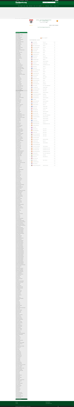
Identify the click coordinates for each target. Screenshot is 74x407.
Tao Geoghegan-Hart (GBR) (35, 59)
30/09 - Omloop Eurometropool (19, 377)
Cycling (19, 18)
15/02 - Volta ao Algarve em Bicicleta (19, 47)
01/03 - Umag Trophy (18, 60)
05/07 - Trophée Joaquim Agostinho (19, 278)
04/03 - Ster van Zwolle (18, 62)
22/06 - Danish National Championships (19, 247)
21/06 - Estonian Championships (19, 235)
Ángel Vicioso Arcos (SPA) (35, 113)
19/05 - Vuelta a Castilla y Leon (19, 161)
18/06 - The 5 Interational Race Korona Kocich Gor (20, 225)
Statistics (50, 25)
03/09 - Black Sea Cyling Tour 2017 (19, 343)
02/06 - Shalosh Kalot (18, 189)
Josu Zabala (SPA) (35, 118)
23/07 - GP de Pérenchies (18, 292)
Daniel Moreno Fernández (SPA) (36, 80)
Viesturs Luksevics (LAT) (35, 158)
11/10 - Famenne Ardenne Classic (19, 392)
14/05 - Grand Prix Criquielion (18, 154)
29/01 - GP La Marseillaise (18, 38)
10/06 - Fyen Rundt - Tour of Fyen (19, 206)
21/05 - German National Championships (19, 169)
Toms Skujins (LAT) (35, 57)
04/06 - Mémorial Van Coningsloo (19, 198)
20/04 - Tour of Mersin (18, 112)
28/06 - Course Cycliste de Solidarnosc (19, 269)
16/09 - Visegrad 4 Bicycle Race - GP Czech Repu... (21, 364)
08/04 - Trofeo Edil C (18, 98)
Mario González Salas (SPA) (35, 130)
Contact (17, 403)
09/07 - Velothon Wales (18, 284)
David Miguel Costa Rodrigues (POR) (36, 165)
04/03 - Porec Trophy (18, 61)
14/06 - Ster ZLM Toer (18, 212)
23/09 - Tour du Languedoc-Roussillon (19, 370)
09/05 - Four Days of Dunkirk (18, 148)
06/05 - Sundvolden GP (18, 141)
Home (17, 18)
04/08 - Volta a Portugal (18, 306)
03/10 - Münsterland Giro (18, 386)
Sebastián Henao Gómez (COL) (36, 78)
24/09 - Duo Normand (18, 371)
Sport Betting (17, 0)
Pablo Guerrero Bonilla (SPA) (36, 139)
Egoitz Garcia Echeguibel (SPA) (36, 83)
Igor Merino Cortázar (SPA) (35, 104)
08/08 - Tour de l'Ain (17, 313)
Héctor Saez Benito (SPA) (35, 111)
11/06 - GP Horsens (18, 211)
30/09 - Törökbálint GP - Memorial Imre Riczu (20, 379)
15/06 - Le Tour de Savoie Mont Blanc (19, 213)
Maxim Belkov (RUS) (35, 132)
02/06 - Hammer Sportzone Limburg (19, 191)
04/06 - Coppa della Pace (18, 197)
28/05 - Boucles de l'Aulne (18, 182)
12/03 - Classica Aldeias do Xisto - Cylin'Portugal (20, 74)
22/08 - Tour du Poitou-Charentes (19, 326)
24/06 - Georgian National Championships (20, 262)
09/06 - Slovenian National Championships (20, 204)
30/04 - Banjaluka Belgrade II (18, 126)
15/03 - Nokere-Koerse (18, 76)
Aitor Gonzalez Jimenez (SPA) (36, 137)
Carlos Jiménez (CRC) (35, 163)
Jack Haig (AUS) (34, 99)
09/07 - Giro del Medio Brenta (18, 285)
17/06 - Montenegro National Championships (20, 220)
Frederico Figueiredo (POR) (35, 90)
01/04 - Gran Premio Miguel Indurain (19, 90)
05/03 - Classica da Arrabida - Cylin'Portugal (20, 68)
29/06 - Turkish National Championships (19, 271)
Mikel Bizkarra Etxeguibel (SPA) (36, 123)
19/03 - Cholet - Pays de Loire (18, 81)
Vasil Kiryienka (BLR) (35, 50)
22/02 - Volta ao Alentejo (18, 53)
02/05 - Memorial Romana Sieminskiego (19, 133)
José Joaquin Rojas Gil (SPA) (36, 73)
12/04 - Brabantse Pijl (18, 103)
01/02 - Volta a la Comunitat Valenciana (19, 39)
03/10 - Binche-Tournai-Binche (18, 385)
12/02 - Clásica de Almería (18, 46)
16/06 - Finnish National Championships (19, 218)
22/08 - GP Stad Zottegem (18, 327)
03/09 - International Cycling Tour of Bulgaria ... (20, 342)
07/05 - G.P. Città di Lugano (18, 146)
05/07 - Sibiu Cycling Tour (18, 277)
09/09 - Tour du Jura (18, 348)
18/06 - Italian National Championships (19, 227)
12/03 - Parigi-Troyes (18, 75)
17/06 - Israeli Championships (18, 219)
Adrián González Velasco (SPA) (36, 149)
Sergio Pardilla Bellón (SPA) (35, 92)
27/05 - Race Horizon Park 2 (18, 177)
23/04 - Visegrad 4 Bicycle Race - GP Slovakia (20, 117)
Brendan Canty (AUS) (35, 106)
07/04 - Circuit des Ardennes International (19, 97)
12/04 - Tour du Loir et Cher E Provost (19, 104)
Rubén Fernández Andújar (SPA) (36, 52)
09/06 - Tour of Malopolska (18, 205)
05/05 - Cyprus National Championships (19, 140)
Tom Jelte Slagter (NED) (35, 87)
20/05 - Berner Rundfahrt (18, 163)
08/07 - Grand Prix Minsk (18, 283)
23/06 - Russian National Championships (19, 254)
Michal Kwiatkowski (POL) (35, 71)
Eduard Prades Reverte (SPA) (36, 97)
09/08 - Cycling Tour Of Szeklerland (19, 314)
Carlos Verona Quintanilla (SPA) (36, 47)
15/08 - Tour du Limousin (18, 320)
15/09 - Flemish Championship (18, 362)
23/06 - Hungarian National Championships (20, 256)
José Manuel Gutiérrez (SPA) (36, 125)
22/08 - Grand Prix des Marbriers (19, 328)
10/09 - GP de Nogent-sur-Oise (19, 355)
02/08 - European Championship (19, 305)
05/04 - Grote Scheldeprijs (18, 96)
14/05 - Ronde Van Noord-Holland (19, 153)
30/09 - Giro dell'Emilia (18, 378)
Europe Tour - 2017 (18, 32)
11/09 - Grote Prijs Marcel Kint (18, 356)
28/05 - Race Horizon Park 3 (18, 183)
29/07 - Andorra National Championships (19, 298)
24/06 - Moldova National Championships (19, 263)
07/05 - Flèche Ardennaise (18, 147)
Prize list (53, 25)
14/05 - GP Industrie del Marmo (19, 155)
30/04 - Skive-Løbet (17, 127)
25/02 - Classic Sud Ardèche (18, 54)
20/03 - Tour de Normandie (18, 82)
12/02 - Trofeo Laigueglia (18, 45)
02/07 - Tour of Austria (18, 276)
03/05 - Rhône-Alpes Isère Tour (19, 134)
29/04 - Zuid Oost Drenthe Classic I (19, 125)
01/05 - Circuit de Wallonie (18, 132)
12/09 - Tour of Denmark (18, 357)
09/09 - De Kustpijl (17, 349)
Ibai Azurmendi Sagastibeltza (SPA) (36, 144)
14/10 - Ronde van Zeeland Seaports (19, 393)
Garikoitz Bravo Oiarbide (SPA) (36, 64)
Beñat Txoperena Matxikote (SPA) (36, 151)
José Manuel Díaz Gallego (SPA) (36, 142)
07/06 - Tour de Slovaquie (18, 199)
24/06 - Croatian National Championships (19, 261)
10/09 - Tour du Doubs (18, 350)
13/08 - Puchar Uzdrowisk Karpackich (19, 319)
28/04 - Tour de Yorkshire (18, 119)
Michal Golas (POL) (35, 66)
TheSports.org (18, 2)
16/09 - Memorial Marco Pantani (19, 363)
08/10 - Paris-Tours (17, 391)
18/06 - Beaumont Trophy (18, 226)
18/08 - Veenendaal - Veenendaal (19, 321)
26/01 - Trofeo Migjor (18, 33)
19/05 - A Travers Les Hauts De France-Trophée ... (20, 162)
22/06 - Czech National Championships (19, 249)
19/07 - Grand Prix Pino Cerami (19, 290)
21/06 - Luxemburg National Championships (20, 233)
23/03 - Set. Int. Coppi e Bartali (18, 83)
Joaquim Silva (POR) (35, 85)
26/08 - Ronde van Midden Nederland (19, 334)
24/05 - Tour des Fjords (18, 170)
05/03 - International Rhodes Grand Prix (19, 67)
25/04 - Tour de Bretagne (18, 118)
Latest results (26, 0)
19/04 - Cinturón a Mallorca (18, 111)
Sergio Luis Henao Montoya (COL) (36, 45)
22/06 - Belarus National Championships (19, 242)
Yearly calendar (22, 0)
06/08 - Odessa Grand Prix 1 (18, 312)
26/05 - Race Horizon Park (18, 175)
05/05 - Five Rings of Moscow (18, 139)
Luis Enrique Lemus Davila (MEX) (36, 146)
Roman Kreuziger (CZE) (35, 109)
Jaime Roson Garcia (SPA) (35, 61)
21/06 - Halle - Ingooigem (18, 234)
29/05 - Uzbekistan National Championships (20, 184)
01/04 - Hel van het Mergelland (18, 89)
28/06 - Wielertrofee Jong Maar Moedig (19, 270)
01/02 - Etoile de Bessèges (18, 40)
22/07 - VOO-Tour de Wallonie (18, 291)
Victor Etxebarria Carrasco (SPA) (36, 116)
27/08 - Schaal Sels (17, 335)
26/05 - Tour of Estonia (18, 176)
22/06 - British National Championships (19, 241)
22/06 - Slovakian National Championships (20, 248)
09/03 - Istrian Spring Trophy (18, 69)
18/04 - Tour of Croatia (18, 110)
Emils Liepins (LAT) (35, 156)
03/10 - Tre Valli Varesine (18, 384)
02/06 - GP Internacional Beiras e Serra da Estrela (20, 190)
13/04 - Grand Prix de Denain (18, 105)
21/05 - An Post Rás (18, 168)
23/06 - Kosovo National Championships (19, 255)
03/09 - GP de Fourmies (18, 341)
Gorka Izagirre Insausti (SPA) (36, 54)
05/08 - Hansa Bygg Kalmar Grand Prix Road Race (20, 307)
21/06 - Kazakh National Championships (19, 240)
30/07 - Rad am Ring (18, 299)
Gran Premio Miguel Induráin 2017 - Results (25, 18)
